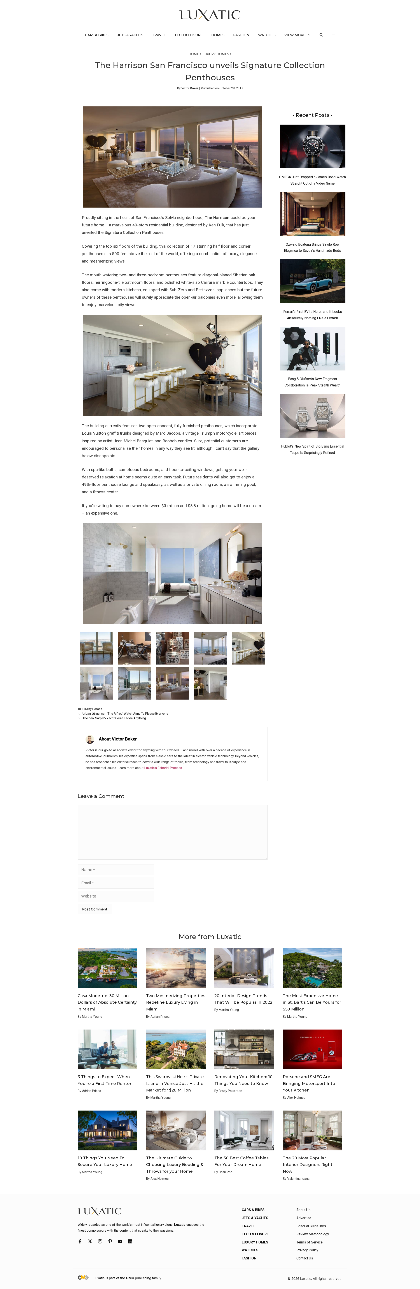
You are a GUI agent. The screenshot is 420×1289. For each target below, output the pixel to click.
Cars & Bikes (96, 35)
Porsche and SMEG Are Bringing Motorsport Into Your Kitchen (309, 1083)
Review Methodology (312, 1234)
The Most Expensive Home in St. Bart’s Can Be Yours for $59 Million (312, 1002)
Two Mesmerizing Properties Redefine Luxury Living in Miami (175, 1002)
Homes (217, 35)
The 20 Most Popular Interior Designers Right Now (307, 1165)
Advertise (303, 1218)
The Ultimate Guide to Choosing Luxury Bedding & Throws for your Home (174, 1165)
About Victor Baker (118, 739)
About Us (303, 1210)
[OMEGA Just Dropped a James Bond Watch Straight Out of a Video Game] (312, 148)
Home (194, 54)
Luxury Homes (216, 54)
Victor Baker (189, 88)
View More (294, 35)
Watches (267, 35)
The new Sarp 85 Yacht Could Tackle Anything (114, 718)
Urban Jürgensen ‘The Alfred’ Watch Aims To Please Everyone (125, 713)
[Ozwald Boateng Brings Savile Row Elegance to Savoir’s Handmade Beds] (312, 215)
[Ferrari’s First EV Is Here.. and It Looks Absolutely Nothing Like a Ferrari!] (312, 282)
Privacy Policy (307, 1250)
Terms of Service (309, 1242)
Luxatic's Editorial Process (163, 768)
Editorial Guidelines (311, 1226)
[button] (321, 35)
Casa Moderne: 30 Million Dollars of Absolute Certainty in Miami (107, 1002)
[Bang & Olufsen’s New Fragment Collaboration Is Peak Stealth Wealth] (312, 350)
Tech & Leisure (188, 35)
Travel (159, 35)
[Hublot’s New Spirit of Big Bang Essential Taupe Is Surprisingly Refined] (312, 417)
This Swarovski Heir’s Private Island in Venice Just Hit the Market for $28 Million (175, 1083)
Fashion (241, 35)
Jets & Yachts (130, 35)
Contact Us (304, 1258)
